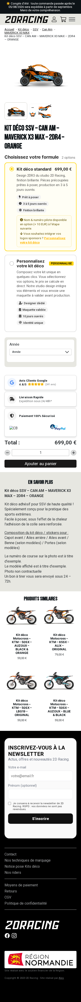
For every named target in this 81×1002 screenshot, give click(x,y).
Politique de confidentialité (25, 903)
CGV (7, 897)
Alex (61, 978)
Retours (10, 891)
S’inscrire (40, 819)
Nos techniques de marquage (27, 860)
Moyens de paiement (21, 885)
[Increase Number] (73, 453)
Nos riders (12, 872)
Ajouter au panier (41, 463)
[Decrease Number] (7, 453)
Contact (10, 854)
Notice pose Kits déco (22, 866)
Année (14, 344)
